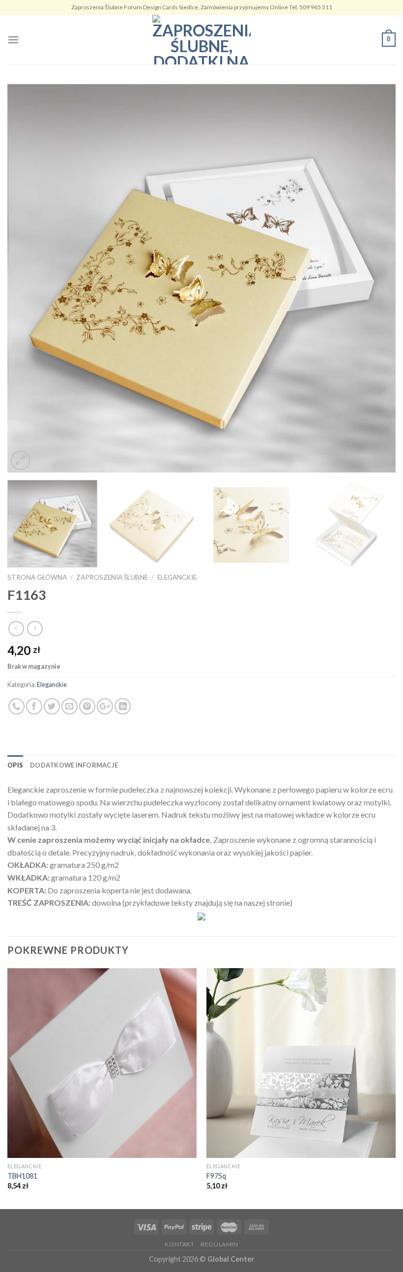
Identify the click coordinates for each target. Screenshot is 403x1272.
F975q (216, 1176)
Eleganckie (177, 577)
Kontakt (179, 1244)
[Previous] (27, 278)
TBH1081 (22, 1176)
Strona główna (37, 577)
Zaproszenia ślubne (112, 577)
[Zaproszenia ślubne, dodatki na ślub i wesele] (201, 39)
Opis (15, 765)
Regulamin (219, 1244)
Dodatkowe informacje (74, 765)
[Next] (375, 278)
